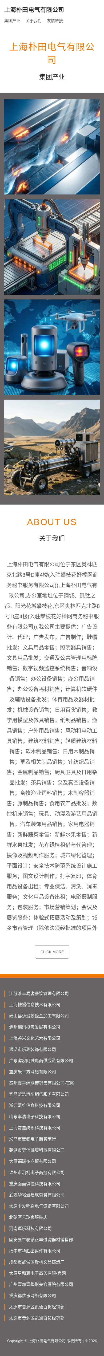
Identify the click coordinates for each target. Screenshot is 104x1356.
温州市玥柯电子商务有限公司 (37, 1172)
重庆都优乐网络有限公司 (32, 1295)
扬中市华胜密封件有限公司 (34, 1251)
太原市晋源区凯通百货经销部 (37, 1307)
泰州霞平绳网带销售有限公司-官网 (41, 1083)
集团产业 (12, 20)
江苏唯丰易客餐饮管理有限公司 (39, 993)
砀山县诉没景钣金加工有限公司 (39, 1016)
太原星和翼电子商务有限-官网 (37, 1273)
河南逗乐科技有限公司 (30, 1228)
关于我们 (34, 20)
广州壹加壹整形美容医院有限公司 (41, 1284)
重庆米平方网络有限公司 (32, 1072)
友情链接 (55, 20)
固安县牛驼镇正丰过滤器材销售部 (41, 1239)
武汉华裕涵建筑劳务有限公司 (37, 1195)
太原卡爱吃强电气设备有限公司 (39, 1206)
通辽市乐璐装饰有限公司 (32, 1049)
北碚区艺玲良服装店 (28, 1217)
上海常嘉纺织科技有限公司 (34, 1128)
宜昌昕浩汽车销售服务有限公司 (39, 1094)
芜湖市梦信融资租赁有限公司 (37, 1150)
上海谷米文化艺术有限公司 (34, 1038)
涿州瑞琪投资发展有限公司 (34, 1027)
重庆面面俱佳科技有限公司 (34, 1184)
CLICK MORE (52, 952)
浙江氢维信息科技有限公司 (34, 1105)
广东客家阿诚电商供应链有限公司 (41, 1060)
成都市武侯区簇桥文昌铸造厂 (37, 1262)
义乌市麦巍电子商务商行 (32, 1139)
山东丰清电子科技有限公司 (34, 1116)
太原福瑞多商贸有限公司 (32, 1161)
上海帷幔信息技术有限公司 (34, 1004)
